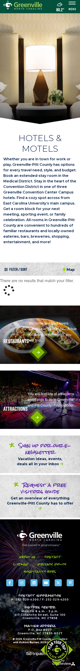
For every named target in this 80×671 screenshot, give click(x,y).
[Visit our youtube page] (46, 582)
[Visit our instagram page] (21, 582)
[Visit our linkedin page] (34, 582)
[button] (72, 6)
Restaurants (16, 341)
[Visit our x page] (58, 582)
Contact (53, 556)
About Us (27, 556)
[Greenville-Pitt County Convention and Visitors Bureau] (22, 4)
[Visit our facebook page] (9, 582)
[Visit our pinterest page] (70, 582)
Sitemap (21, 564)
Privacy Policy (52, 564)
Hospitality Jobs (40, 571)
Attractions (15, 409)
